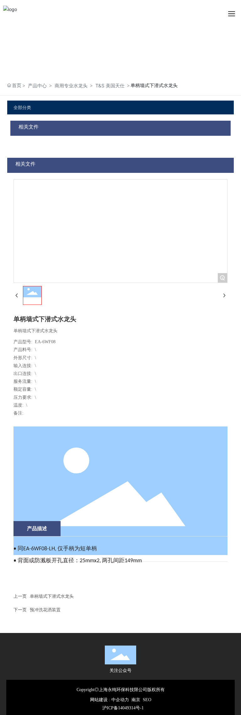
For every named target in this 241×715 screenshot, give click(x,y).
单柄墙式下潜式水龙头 (52, 596)
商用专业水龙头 (71, 86)
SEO (147, 699)
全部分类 (22, 107)
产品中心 (37, 86)
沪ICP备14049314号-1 (123, 708)
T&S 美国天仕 (110, 86)
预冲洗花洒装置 (45, 609)
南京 (135, 699)
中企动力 (120, 699)
